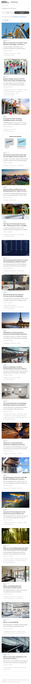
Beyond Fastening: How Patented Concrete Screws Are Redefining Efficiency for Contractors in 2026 (13, 295)
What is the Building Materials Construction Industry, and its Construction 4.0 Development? (12, 587)
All (8, 12)
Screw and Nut (20, 165)
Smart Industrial (21, 631)
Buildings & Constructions (10, 53)
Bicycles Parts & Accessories (10, 305)
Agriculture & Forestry (9, 559)
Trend (4, 116)
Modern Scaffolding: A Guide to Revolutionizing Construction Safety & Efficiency (14, 368)
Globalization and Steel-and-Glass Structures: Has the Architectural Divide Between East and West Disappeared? (15, 333)
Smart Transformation (9, 598)
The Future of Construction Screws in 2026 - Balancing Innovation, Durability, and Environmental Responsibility (15, 224)
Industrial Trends (8, 415)
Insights (22, 12)
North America (18, 91)
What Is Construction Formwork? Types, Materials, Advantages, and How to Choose (15, 43)
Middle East (11, 91)
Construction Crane (8, 524)
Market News (6, 257)
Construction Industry (9, 55)
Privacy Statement (11, 681)
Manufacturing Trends (9, 417)
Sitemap (18, 681)
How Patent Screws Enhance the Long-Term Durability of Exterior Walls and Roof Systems (14, 155)
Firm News (6, 76)
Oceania (25, 89)
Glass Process (7, 669)
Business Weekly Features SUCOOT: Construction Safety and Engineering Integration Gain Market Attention (14, 80)
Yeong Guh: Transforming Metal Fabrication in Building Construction (14, 443)
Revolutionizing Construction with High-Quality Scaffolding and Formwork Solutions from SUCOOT (15, 478)
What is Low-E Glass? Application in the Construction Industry (15, 657)
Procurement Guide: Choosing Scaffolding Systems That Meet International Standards (12, 119)
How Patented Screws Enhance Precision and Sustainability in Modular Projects (15, 261)
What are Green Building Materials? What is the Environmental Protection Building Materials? (15, 549)
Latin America (7, 93)
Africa (17, 93)
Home (3, 5)
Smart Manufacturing (9, 633)
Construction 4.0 (19, 598)
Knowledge (6, 40)
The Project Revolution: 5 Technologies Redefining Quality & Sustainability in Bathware (14, 404)
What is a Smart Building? (11, 622)
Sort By (6, 20)
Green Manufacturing (9, 560)
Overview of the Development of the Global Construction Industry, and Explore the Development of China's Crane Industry (14, 512)
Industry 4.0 (20, 596)
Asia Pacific (19, 89)
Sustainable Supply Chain (21, 417)
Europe (5, 91)
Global (18, 53)
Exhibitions (14, 2)
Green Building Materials (9, 419)
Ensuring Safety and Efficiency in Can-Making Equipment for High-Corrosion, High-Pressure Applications (15, 190)
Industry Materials (8, 667)
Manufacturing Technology (19, 415)
